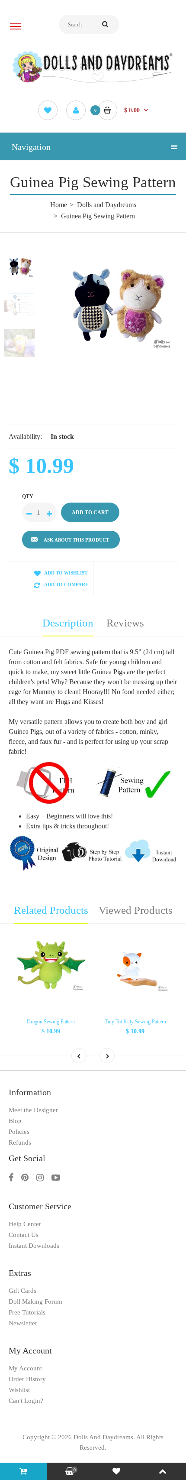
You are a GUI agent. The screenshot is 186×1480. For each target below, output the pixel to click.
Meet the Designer (33, 1110)
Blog (15, 1120)
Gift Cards (22, 1290)
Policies (19, 1131)
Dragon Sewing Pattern (51, 1022)
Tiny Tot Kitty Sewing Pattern (135, 1022)
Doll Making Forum (35, 1301)
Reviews (125, 623)
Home (58, 204)
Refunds (20, 1142)
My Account (25, 1368)
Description (67, 623)
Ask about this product (76, 539)
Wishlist (19, 1389)
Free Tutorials (27, 1312)
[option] (114, 304)
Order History (27, 1379)
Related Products (51, 910)
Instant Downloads (34, 1245)
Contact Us (23, 1234)
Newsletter (23, 1323)
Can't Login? (26, 1400)
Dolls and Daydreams (106, 204)
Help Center (25, 1223)
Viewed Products (136, 910)
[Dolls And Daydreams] (93, 82)
